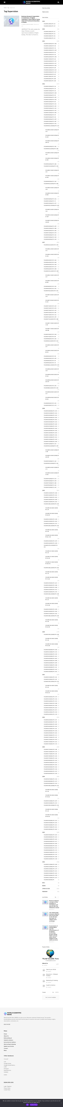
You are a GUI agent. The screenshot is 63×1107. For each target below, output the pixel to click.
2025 (43, 832)
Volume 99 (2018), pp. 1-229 (50, 487)
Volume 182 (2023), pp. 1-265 (50, 764)
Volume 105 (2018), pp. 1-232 (50, 421)
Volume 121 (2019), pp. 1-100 (50, 519)
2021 (43, 674)
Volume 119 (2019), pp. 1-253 (50, 501)
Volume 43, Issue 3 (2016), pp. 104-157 (52, 141)
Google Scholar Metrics (9, 1065)
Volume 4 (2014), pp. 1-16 (49, 33)
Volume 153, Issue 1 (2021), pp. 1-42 (51, 686)
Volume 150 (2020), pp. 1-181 (50, 671)
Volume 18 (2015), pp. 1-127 (50, 61)
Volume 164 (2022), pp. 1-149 (50, 722)
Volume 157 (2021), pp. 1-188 (50, 703)
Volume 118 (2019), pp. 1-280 (50, 499)
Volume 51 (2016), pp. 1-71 (50, 201)
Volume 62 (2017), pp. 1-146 (50, 260)
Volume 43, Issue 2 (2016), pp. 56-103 (52, 136)
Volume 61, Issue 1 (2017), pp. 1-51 (52, 249)
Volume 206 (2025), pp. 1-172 (50, 850)
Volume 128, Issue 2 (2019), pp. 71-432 (51, 578)
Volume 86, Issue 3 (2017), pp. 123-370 (52, 380)
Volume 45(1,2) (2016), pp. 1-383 (51, 148)
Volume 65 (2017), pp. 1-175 (50, 266)
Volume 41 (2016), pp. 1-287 (50, 121)
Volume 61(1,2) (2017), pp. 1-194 (51, 244)
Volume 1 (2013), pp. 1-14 (49, 23)
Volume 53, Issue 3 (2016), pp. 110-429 (52, 221)
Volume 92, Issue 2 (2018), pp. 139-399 (52, 456)
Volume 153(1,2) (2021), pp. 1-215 (51, 681)
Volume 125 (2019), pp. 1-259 (50, 540)
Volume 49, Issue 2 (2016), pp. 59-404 (52, 194)
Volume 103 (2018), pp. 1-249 (50, 417)
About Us (45, 963)
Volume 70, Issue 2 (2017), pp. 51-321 (52, 301)
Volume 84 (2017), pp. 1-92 (50, 360)
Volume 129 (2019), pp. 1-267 (50, 583)
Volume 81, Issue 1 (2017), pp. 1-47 (52, 345)
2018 (43, 408)
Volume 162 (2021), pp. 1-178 (50, 714)
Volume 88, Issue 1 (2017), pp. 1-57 (52, 392)
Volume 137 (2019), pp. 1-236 (50, 613)
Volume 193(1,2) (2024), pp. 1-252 (51, 805)
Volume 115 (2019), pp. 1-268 (50, 492)
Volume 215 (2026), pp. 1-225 (50, 873)
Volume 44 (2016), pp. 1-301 (50, 146)
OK (27, 1104)
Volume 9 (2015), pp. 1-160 (50, 80)
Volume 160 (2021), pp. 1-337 (50, 709)
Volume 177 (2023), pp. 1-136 (50, 753)
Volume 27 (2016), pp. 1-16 (50, 90)
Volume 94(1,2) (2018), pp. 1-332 (51, 463)
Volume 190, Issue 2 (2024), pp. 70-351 (51, 796)
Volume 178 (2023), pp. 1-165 (50, 756)
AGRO (5, 1074)
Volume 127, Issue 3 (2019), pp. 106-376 (51, 562)
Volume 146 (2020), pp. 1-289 (50, 662)
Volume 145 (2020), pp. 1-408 (50, 660)
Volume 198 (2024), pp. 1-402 (50, 829)
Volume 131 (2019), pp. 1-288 (50, 587)
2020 (43, 631)
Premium (44, 891)
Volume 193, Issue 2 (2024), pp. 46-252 (51, 815)
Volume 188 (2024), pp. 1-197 (50, 781)
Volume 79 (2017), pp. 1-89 (50, 336)
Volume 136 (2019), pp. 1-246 (50, 611)
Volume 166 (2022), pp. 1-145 (50, 726)
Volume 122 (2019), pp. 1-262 (50, 521)
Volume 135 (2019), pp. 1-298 (50, 609)
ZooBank (6, 1072)
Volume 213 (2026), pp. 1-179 (50, 868)
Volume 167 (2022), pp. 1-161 (50, 728)
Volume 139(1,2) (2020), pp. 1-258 (51, 634)
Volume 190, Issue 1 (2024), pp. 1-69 (51, 790)
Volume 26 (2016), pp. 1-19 (50, 88)
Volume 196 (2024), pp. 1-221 (50, 824)
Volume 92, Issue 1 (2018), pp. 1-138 (52, 450)
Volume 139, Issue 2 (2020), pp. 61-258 (51, 644)
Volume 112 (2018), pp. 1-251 (50, 437)
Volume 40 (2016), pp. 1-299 (50, 119)
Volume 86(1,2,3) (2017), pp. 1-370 (51, 365)
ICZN (5, 1066)
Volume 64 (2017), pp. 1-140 (50, 264)
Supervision (12, 7)
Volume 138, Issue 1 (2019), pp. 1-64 (51, 620)
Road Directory (7, 1070)
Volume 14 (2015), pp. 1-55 (50, 52)
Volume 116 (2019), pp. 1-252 (50, 495)
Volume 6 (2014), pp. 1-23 (49, 38)
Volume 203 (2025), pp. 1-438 (50, 843)
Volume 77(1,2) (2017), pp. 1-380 (51, 319)
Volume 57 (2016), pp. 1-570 (50, 232)
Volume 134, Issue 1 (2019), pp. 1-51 (51, 598)
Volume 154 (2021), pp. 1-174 (50, 696)
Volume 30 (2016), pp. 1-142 (50, 97)
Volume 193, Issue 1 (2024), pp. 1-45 (51, 810)
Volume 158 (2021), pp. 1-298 (50, 705)
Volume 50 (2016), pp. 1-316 (50, 198)
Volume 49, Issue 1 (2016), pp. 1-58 (52, 188)
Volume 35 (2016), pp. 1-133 (50, 108)
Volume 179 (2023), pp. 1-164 (50, 758)
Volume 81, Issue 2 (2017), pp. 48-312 (52, 351)
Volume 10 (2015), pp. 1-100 (50, 43)
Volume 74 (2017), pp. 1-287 (50, 312)
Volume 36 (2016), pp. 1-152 (50, 110)
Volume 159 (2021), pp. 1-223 (50, 707)
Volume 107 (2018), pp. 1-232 (50, 426)
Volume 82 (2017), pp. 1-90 (50, 356)
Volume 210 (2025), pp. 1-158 (50, 858)
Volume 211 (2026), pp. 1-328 (50, 864)
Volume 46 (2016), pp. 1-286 (50, 164)
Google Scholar (7, 1063)
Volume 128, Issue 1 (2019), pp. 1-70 (51, 572)
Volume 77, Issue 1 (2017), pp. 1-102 (52, 324)
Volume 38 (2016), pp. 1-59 (50, 114)
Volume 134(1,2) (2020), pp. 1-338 (51, 593)
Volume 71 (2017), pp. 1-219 (50, 306)
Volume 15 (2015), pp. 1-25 (50, 54)
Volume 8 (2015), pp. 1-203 (50, 78)
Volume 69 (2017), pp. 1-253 (50, 288)
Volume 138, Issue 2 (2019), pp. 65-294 (51, 626)
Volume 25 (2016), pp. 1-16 (50, 86)
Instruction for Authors (10, 1042)
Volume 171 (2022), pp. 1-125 (50, 737)
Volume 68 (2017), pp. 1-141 (50, 286)
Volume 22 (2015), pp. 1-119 (50, 69)
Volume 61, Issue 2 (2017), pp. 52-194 (52, 255)
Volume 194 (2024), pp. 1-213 (50, 820)
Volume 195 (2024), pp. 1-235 (50, 822)
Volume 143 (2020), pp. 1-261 (50, 656)
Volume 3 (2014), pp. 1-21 (49, 31)
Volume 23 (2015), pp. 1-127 (50, 72)
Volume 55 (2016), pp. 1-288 (50, 228)
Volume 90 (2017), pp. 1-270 (50, 405)
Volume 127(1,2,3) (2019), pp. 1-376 (51, 546)
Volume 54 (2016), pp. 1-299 (50, 226)
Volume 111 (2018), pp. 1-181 (50, 435)
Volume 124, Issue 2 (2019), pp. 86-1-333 (51, 536)
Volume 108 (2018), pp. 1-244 (50, 428)
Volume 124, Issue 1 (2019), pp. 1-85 (51, 530)
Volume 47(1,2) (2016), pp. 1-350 (51, 166)
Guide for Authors (50, 985)
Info (43, 882)
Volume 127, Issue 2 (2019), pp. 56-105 (51, 557)
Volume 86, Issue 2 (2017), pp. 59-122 (52, 375)
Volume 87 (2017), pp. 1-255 (50, 385)
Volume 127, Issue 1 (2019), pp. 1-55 (51, 551)
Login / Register (7, 1086)
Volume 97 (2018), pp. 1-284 (50, 483)
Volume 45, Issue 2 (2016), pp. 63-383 (52, 159)
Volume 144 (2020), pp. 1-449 (50, 658)
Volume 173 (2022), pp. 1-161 (50, 741)
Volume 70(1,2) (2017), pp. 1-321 (51, 290)
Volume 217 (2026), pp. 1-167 (50, 877)
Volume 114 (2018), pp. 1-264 (50, 441)
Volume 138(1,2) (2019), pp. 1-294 (51, 615)
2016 (43, 83)
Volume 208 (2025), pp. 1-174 (50, 854)
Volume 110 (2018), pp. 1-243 (50, 432)
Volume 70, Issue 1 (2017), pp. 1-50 (52, 295)
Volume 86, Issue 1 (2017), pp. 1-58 (52, 369)
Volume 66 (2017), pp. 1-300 (50, 268)
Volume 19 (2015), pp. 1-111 (50, 63)
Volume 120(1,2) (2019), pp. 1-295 (51, 503)
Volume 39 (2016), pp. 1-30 (50, 117)
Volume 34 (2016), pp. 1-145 (50, 106)
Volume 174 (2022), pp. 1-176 (50, 743)
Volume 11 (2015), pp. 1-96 (50, 45)
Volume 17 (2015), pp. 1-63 (50, 59)
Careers (57, 992)
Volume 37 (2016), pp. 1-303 (50, 112)
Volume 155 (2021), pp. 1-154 (50, 699)
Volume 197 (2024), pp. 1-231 (50, 827)
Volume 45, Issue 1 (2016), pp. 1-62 (52, 153)
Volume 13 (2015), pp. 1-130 (50, 50)
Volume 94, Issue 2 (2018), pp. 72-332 (52, 473)
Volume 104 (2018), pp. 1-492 (50, 419)
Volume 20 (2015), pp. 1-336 (50, 65)
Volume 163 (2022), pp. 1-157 (50, 719)
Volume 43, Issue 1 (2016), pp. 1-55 (52, 130)
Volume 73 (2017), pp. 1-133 (50, 310)
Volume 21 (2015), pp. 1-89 (50, 67)
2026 (43, 862)
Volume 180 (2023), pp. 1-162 (50, 760)
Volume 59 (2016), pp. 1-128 (50, 237)
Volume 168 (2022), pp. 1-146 (50, 730)
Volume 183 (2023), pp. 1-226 (50, 766)
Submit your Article (51, 969)
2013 (43, 21)
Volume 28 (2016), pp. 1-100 (50, 92)
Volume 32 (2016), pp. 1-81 (50, 101)
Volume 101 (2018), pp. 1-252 (50, 413)
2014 (43, 29)
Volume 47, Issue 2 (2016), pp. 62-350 (52, 176)
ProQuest (6, 1068)
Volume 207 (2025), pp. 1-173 (50, 852)
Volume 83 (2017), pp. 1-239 (50, 358)
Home (5, 7)
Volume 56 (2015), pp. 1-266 (50, 230)
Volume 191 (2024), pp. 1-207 (50, 800)
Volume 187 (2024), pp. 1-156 (50, 779)
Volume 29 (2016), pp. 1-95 (50, 95)
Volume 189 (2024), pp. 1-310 (50, 783)
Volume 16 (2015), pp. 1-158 (50, 56)
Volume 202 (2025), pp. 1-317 (50, 841)
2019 (43, 490)
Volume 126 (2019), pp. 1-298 (50, 543)
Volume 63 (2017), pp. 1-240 (50, 262)
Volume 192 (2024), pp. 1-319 (50, 803)
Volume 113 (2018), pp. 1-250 (50, 439)
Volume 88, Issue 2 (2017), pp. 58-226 (52, 398)
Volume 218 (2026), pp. (49, 879)
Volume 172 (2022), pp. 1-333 (50, 739)
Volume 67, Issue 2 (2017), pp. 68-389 (52, 281)
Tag (8, 7)
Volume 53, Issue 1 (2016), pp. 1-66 (52, 210)
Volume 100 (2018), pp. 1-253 (50, 410)
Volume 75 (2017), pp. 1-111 (50, 314)
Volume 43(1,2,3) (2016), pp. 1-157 (51, 125)
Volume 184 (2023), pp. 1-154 (50, 769)
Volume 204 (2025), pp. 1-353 (50, 845)
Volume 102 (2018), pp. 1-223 (50, 415)
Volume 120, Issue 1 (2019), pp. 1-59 (51, 508)
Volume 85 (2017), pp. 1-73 (50, 362)
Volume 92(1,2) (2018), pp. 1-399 (51, 445)
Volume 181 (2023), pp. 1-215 (50, 762)
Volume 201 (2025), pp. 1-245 (50, 839)
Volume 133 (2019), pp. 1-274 (50, 591)
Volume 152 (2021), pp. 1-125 (50, 679)
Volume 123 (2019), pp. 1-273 (50, 523)
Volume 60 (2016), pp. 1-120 (50, 239)
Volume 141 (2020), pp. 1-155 (50, 651)
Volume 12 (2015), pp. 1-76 (50, 48)
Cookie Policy (7, 1089)
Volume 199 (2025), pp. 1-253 (50, 834)
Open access (45, 11)
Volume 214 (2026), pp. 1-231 (50, 871)
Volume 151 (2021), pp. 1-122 (50, 677)
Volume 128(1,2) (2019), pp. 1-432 (51, 567)
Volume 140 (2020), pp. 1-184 (50, 649)
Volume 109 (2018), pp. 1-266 (50, 430)
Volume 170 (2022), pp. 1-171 (50, 735)
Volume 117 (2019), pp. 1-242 (50, 497)
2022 (43, 717)
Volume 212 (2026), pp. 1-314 (50, 866)
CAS (5, 1061)
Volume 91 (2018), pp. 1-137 (50, 443)
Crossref (6, 1059)
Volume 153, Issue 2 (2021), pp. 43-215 (51, 691)
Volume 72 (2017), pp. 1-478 (50, 308)
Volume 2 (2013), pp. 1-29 (49, 26)
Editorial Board (8, 1038)
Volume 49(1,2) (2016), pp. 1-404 (51, 183)
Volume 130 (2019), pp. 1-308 (50, 585)
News (43, 885)
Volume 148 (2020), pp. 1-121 (50, 667)
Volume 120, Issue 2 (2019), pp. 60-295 (51, 514)
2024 (43, 776)
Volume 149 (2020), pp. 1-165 (50, 669)
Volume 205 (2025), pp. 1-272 (50, 847)
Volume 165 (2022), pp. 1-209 (50, 724)
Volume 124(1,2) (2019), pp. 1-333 (51, 525)
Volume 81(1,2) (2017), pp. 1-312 (51, 341)
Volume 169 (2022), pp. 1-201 (50, 732)
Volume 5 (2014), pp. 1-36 (49, 35)
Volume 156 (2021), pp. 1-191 (50, 701)
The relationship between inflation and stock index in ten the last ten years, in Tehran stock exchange (54, 917)
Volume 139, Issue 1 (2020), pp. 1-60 (51, 639)
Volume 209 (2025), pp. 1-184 (50, 856)
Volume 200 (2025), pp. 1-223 (50, 837)
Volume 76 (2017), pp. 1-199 (50, 316)
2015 (43, 41)
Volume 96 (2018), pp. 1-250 (50, 480)
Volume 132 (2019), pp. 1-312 (50, 589)
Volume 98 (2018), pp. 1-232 (50, 485)
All (55, 897)
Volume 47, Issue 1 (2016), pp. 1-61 (52, 171)
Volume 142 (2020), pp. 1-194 (50, 654)
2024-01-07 (52, 922)
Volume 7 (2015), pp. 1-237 (50, 76)
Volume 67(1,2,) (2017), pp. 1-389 (51, 271)
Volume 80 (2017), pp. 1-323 (50, 338)
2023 (43, 747)
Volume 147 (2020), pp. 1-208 (50, 665)
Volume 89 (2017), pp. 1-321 (50, 403)
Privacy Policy (7, 1088)
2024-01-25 (36, 24)
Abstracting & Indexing (52, 980)
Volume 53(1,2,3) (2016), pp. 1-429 (51, 205)
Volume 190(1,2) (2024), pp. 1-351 (51, 785)
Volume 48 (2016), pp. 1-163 (50, 181)
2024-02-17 (52, 941)
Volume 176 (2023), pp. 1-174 (50, 751)
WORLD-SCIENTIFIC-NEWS (28, 24)
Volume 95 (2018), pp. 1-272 (50, 478)
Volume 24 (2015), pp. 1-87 (50, 74)
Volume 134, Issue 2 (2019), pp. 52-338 (51, 604)
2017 (43, 242)
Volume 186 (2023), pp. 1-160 (50, 773)
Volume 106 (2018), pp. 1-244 (50, 424)
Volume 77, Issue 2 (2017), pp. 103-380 (52, 329)
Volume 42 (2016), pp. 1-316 (50, 123)
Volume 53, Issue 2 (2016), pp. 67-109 (52, 215)
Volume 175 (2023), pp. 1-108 (50, 749)
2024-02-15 (52, 909)
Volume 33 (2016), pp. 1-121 (50, 103)
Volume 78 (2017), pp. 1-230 (50, 334)
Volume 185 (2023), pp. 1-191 (50, 771)
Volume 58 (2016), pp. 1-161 (50, 234)
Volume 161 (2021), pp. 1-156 (50, 712)
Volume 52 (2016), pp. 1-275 (50, 203)
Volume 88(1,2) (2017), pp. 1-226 (51, 387)
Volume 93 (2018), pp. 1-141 (50, 461)
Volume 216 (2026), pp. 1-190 (50, 875)
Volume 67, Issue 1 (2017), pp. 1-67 (52, 276)
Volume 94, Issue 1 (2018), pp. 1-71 (52, 468)
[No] (61, 1103)
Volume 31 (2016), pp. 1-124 (50, 99)
